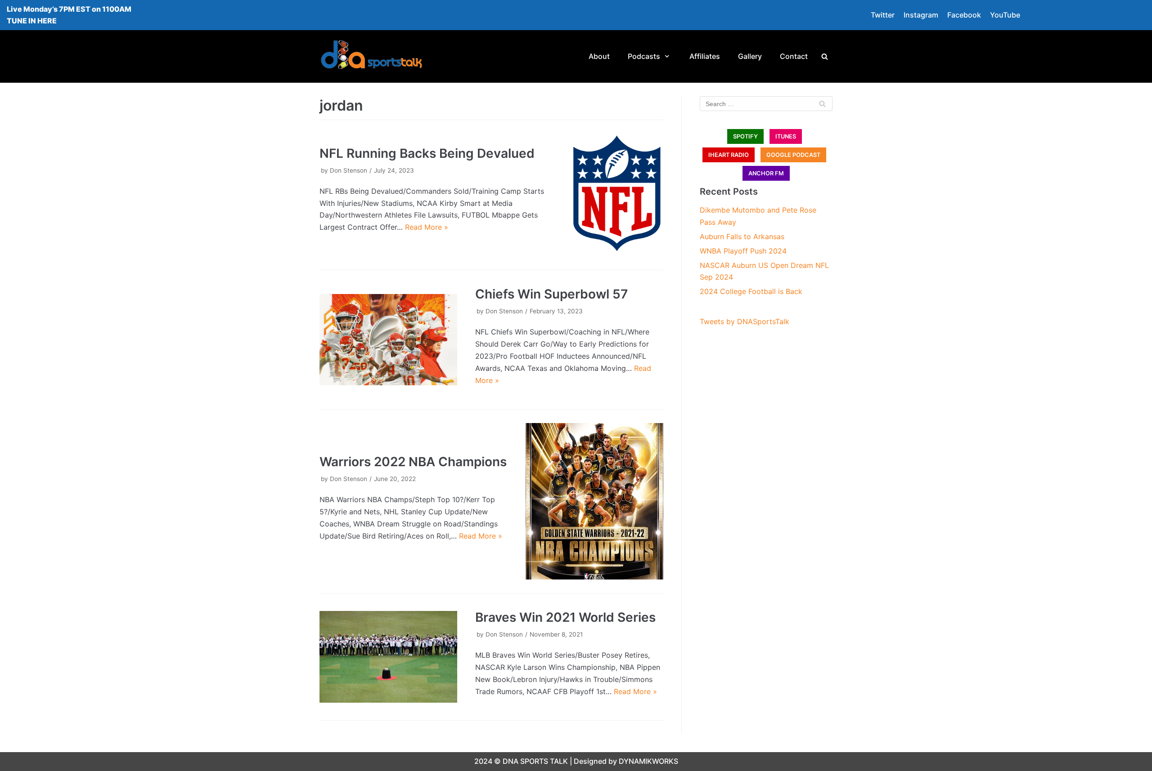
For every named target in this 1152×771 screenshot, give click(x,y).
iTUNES (785, 136)
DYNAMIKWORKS (648, 761)
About (599, 56)
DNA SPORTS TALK (535, 761)
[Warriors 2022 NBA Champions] (594, 501)
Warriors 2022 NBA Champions (413, 461)
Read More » (426, 227)
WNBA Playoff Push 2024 (743, 250)
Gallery (750, 56)
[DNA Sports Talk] (371, 56)
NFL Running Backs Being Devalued (427, 153)
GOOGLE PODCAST (793, 155)
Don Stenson (348, 170)
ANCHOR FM (766, 173)
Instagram (921, 14)
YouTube (1005, 14)
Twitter (883, 14)
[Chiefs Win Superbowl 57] (388, 340)
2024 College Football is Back (751, 291)
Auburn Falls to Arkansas (742, 236)
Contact (794, 56)
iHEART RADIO (728, 155)
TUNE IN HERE (32, 20)
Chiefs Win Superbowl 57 (551, 294)
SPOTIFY (745, 136)
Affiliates (704, 56)
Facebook (964, 14)
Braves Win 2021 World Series (565, 617)
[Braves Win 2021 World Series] (388, 657)
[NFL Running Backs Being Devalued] (617, 192)
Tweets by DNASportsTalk (744, 321)
